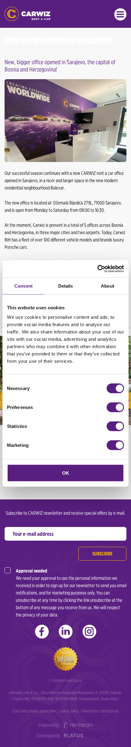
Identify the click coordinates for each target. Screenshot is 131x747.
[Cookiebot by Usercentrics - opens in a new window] (97, 269)
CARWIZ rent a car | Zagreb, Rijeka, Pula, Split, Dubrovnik (27, 14)
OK (65, 473)
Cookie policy (68, 710)
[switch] (115, 407)
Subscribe (102, 554)
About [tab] (107, 285)
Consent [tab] (23, 285)
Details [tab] (65, 285)
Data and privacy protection (34, 710)
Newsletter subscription (100, 710)
